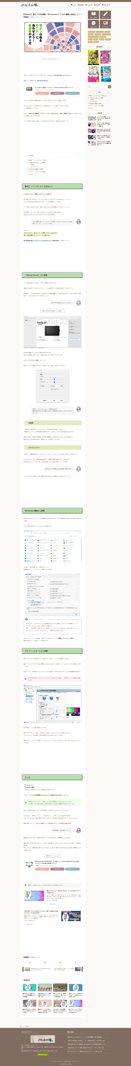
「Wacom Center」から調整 (37, 162)
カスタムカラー (35, 166)
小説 (96, 39)
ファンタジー (106, 34)
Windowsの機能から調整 (36, 169)
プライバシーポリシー (58, 1061)
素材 (90, 42)
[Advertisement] (52, 67)
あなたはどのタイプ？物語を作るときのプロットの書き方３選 (84, 1051)
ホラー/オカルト (93, 37)
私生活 (107, 39)
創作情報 (26, 17)
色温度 (32, 165)
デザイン (98, 34)
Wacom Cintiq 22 (42, 80)
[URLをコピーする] (75, 962)
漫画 (101, 39)
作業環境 (32, 17)
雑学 (96, 42)
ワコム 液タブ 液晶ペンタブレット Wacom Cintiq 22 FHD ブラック (54, 87)
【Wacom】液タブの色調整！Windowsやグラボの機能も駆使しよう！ (87, 1044)
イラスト (37, 17)
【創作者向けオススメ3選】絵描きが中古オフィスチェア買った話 (85, 1048)
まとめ (31, 174)
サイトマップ (75, 1061)
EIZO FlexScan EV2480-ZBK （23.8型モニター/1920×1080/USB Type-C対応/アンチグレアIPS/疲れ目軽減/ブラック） (57, 862)
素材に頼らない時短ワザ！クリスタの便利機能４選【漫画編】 (84, 1037)
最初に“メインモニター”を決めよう (39, 160)
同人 (90, 39)
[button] (29, 962)
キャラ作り (100, 32)
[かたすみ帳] (29, 5)
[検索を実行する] (109, 86)
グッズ (107, 32)
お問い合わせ (68, 1061)
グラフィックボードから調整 (37, 172)
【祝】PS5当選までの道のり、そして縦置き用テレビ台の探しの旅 (86, 1040)
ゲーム (91, 34)
